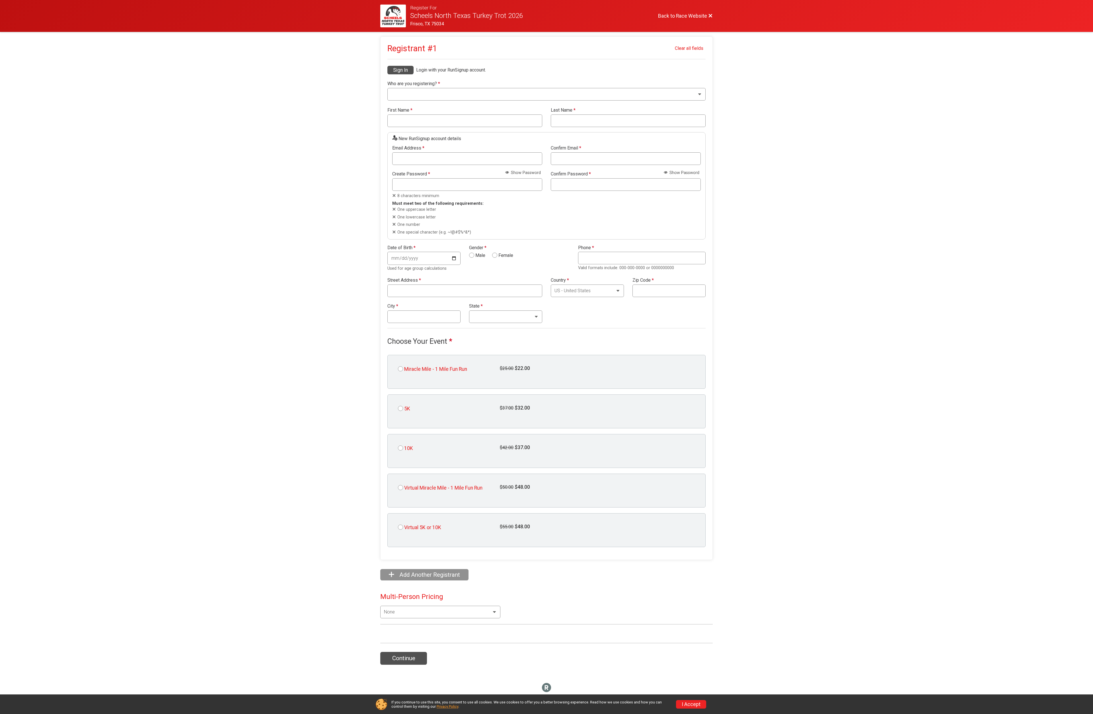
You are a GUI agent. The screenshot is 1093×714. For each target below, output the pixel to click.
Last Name (563, 110)
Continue (403, 658)
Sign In (400, 70)
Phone (586, 247)
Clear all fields (689, 48)
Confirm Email (566, 148)
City (392, 306)
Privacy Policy (447, 706)
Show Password (525, 172)
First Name (399, 110)
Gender (477, 247)
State (476, 306)
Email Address (408, 148)
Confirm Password (571, 174)
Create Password (411, 174)
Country (560, 280)
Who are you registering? (413, 83)
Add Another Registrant (429, 574)
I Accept (691, 704)
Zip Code (643, 280)
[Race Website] (395, 16)
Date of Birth (401, 247)
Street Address (404, 280)
